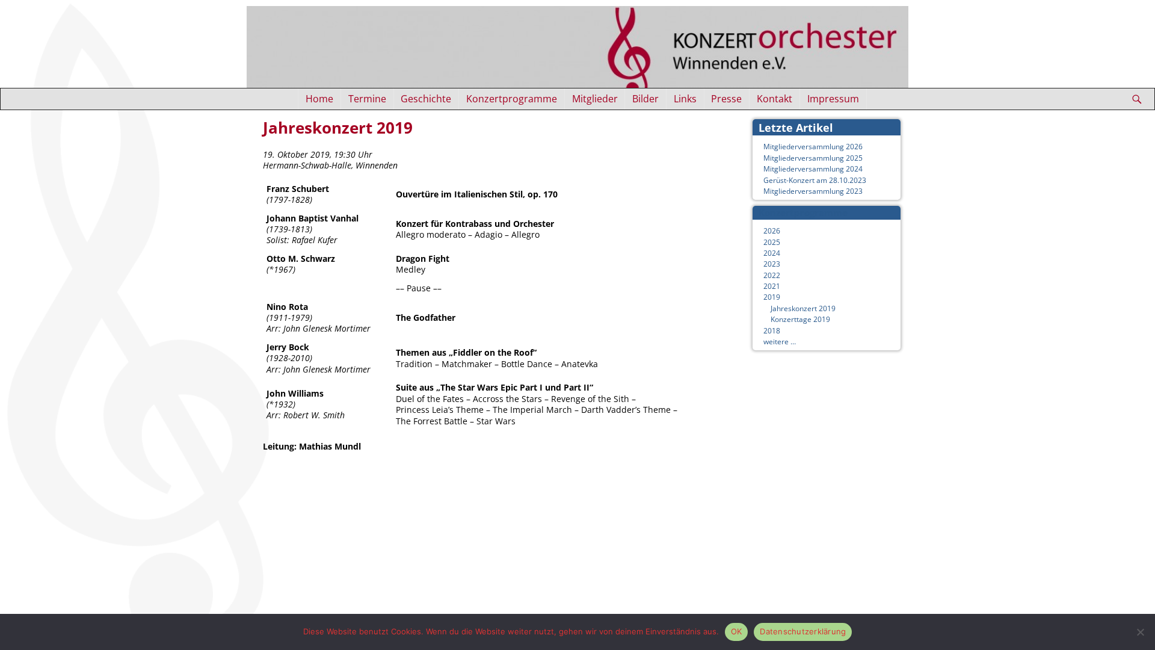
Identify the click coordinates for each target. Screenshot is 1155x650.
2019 (771, 297)
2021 (771, 286)
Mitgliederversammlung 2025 (813, 158)
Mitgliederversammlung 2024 (813, 169)
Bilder (645, 98)
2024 (771, 253)
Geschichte (426, 98)
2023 (771, 264)
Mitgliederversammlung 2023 (813, 191)
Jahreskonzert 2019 (803, 308)
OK (736, 631)
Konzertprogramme (511, 98)
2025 (771, 242)
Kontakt (774, 98)
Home (319, 98)
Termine (367, 98)
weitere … (779, 341)
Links (685, 98)
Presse (726, 98)
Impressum (833, 98)
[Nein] (1140, 632)
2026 (771, 231)
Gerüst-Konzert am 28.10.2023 (814, 180)
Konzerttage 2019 (800, 319)
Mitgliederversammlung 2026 (813, 146)
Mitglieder (595, 98)
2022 (771, 275)
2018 (771, 331)
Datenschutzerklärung (803, 631)
